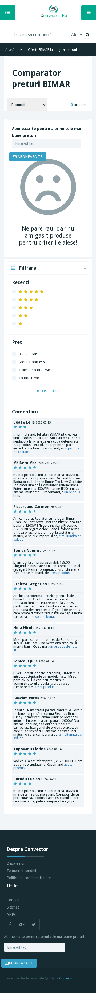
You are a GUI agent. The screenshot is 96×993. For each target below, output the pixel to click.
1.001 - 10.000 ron (34, 370)
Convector (67, 978)
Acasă (9, 50)
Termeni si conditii (21, 870)
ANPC (12, 914)
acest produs (60, 573)
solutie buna (44, 617)
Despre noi (15, 863)
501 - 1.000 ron (32, 362)
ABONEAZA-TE (29, 156)
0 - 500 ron (28, 354)
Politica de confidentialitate (29, 878)
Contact (13, 900)
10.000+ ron (29, 378)
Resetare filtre (48, 391)
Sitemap (13, 907)
